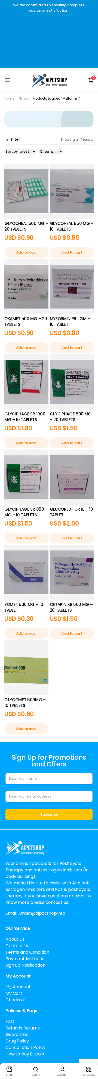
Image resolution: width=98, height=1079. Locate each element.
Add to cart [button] (26, 252)
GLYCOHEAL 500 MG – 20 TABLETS (26, 226)
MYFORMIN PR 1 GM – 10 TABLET (70, 321)
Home (9, 98)
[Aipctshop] (49, 80)
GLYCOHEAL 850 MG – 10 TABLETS (71, 226)
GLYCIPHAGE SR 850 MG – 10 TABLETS (24, 512)
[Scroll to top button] (89, 1054)
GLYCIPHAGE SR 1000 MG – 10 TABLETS (24, 416)
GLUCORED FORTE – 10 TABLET (71, 512)
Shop (23, 98)
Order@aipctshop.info (42, 913)
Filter (15, 139)
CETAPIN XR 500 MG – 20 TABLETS (71, 607)
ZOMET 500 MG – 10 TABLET (23, 607)
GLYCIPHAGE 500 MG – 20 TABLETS (71, 416)
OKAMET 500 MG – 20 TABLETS (25, 321)
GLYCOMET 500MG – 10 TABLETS (25, 702)
